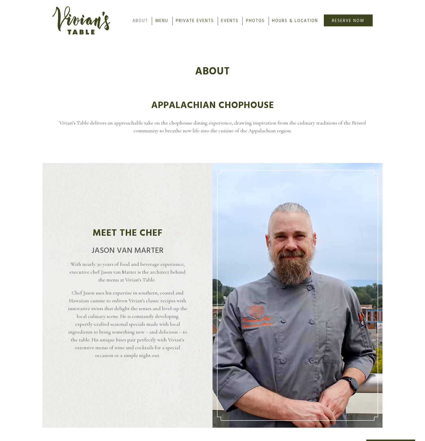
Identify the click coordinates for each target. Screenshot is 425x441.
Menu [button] (161, 21)
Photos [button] (255, 21)
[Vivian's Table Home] (81, 19)
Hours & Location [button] (295, 21)
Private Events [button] (195, 21)
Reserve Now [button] (348, 21)
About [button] (140, 21)
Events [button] (230, 21)
